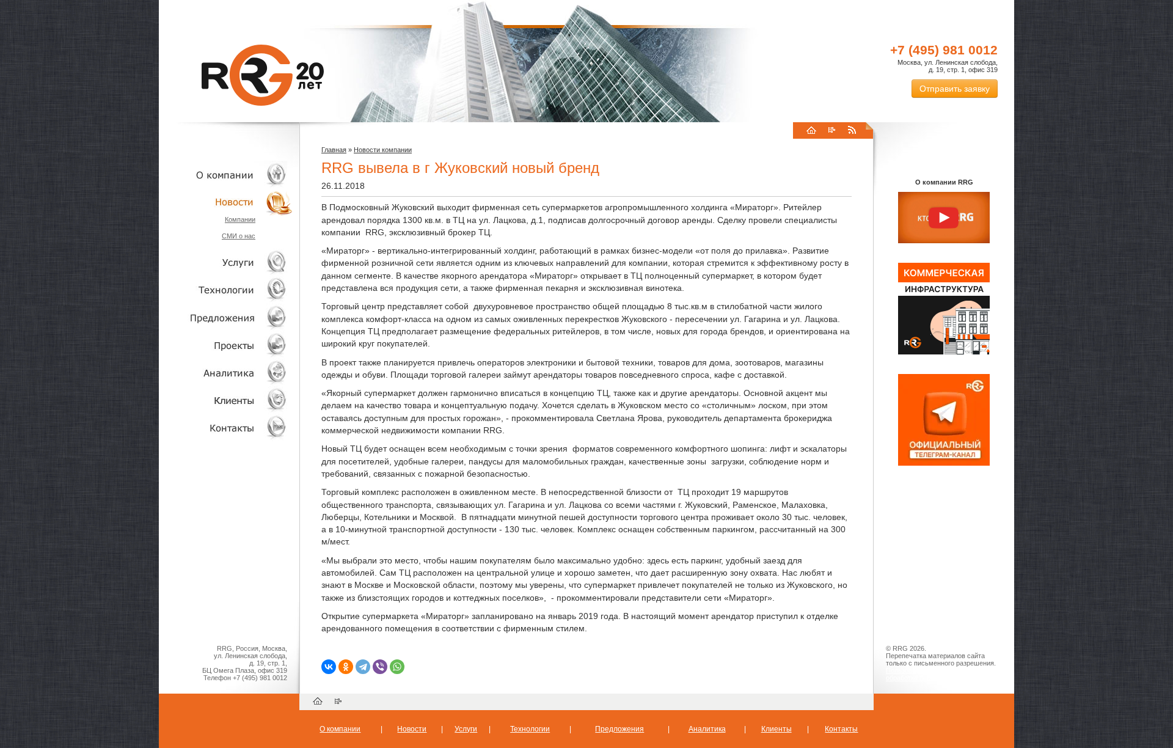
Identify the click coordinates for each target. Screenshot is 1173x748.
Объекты (226, 317)
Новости (229, 202)
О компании (226, 174)
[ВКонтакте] (328, 666)
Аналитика (226, 372)
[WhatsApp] (397, 666)
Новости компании (383, 149)
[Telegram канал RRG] (944, 463)
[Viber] (380, 666)
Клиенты (226, 400)
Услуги (226, 262)
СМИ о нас (238, 236)
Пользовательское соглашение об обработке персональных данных (939, 674)
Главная (333, 149)
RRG (263, 75)
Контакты (226, 427)
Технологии (226, 290)
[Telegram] (363, 666)
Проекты (226, 345)
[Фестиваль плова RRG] (944, 352)
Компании (240, 219)
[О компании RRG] (944, 218)
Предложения (619, 729)
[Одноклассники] (345, 666)
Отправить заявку (954, 89)
